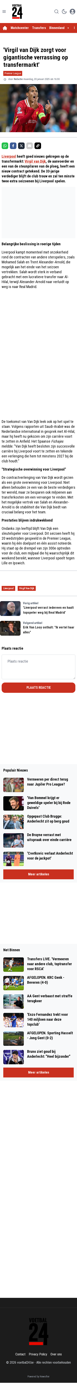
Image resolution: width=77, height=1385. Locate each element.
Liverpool (9, 156)
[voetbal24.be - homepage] (17, 11)
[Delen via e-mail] (29, 145)
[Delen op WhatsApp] (5, 145)
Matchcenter (20, 28)
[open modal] (72, 11)
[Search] (56, 11)
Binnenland (56, 28)
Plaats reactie (38, 688)
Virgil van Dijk (35, 161)
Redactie (18, 79)
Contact (20, 1354)
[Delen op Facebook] (13, 145)
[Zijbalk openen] (4, 11)
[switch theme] (64, 11)
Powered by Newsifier (38, 1376)
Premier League (13, 73)
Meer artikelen (38, 874)
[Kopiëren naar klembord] (37, 145)
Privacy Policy (38, 1354)
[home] (4, 27)
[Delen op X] (21, 145)
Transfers (39, 28)
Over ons (56, 1354)
